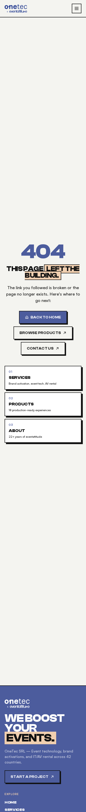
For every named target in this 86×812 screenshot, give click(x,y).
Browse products (40, 333)
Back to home (46, 317)
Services (15, 810)
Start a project (30, 777)
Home (11, 802)
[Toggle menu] (76, 8)
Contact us (40, 348)
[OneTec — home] (16, 8)
